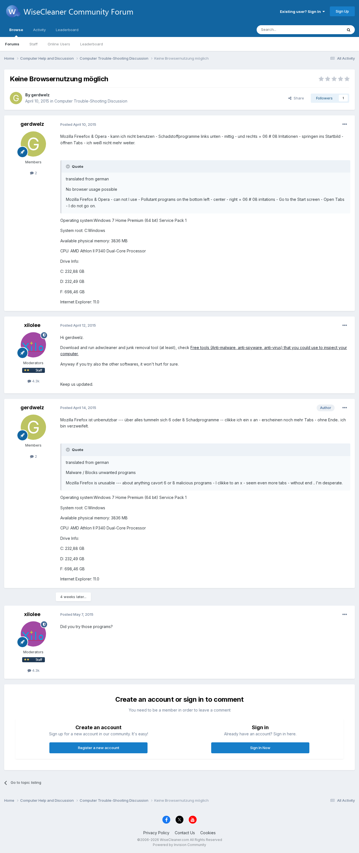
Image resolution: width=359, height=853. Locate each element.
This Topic (326, 29)
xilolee (32, 325)
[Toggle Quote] (68, 166)
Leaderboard (91, 44)
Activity (39, 29)
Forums (12, 44)
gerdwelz (40, 94)
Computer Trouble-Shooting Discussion (90, 101)
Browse (16, 29)
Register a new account (98, 747)
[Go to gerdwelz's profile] (16, 98)
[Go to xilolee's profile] (33, 344)
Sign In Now (260, 747)
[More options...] (344, 124)
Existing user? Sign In (301, 11)
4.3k (35, 381)
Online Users (59, 44)
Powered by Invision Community (179, 845)
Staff (33, 44)
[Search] (348, 29)
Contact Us (185, 832)
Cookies (208, 832)
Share (297, 98)
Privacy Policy (156, 832)
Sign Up (342, 11)
